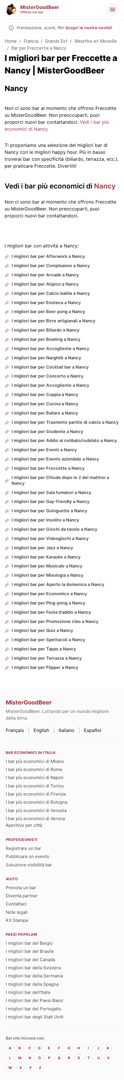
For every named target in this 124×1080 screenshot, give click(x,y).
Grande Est (56, 41)
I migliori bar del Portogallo (33, 1008)
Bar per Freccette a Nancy (38, 48)
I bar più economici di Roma (34, 769)
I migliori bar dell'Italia (28, 992)
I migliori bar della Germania (34, 976)
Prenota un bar (21, 887)
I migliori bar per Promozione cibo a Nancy (55, 621)
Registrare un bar (23, 848)
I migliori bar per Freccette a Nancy (48, 468)
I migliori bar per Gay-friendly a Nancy (50, 501)
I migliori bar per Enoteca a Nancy (46, 302)
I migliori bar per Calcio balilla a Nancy (51, 293)
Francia (31, 41)
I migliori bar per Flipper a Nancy (45, 667)
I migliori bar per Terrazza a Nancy (47, 658)
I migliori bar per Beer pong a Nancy (48, 311)
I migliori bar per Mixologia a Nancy (47, 575)
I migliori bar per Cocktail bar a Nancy (50, 367)
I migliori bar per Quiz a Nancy (42, 630)
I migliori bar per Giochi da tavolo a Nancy (54, 529)
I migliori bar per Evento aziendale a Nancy (55, 459)
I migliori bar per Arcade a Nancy (45, 275)
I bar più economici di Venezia (36, 810)
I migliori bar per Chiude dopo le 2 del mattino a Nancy (60, 480)
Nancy (105, 186)
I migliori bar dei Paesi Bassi (34, 1000)
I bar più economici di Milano (35, 761)
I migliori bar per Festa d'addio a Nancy (51, 612)
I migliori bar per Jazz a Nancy (42, 547)
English (41, 730)
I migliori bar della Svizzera (33, 967)
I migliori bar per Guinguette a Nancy (49, 510)
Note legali (17, 912)
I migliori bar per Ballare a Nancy (45, 413)
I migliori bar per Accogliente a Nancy (50, 348)
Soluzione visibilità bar (29, 865)
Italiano (66, 730)
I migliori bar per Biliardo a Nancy (45, 330)
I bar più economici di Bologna (36, 802)
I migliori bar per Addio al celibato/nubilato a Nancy (64, 440)
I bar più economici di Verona (35, 818)
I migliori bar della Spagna (32, 984)
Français (15, 730)
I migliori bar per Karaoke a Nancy (46, 557)
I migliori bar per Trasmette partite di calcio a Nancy (65, 422)
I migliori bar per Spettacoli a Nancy (48, 639)
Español (92, 730)
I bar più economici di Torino (35, 786)
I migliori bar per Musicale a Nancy (47, 566)
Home (11, 41)
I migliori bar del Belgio (29, 943)
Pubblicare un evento (27, 856)
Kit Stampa (17, 920)
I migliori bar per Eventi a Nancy (44, 449)
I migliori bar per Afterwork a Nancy (48, 256)
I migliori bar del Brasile (30, 951)
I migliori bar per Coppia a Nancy (45, 394)
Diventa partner (22, 895)
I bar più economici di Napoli (34, 777)
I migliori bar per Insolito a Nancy (45, 520)
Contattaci (16, 904)
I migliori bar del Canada (30, 959)
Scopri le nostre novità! (88, 27)
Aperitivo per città (24, 825)
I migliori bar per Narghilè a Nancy (46, 357)
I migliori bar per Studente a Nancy (47, 431)
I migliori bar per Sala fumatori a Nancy (51, 492)
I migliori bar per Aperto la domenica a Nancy (58, 584)
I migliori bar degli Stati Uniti (34, 1017)
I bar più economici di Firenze (36, 794)
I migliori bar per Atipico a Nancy (45, 284)
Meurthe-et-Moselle (95, 41)
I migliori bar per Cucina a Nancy (45, 403)
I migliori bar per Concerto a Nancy (47, 376)
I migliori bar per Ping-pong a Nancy (48, 603)
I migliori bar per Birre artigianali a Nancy (53, 320)
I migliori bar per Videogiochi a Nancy (50, 538)
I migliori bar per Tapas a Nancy (44, 649)
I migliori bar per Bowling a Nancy (46, 339)
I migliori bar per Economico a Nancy (49, 593)
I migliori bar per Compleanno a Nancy (51, 265)
